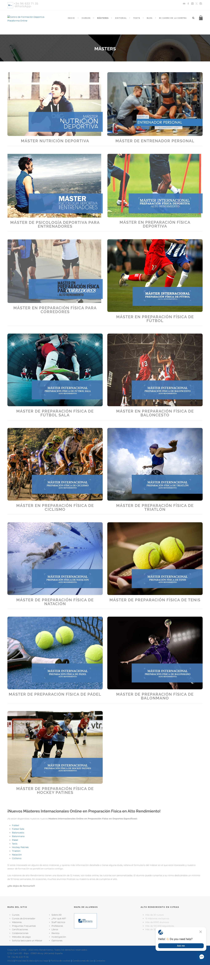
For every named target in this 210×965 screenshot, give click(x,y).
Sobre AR (56, 914)
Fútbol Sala (18, 829)
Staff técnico (58, 922)
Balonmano (18, 836)
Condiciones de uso (82, 960)
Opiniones (57, 940)
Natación (17, 854)
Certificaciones (20, 929)
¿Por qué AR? (59, 918)
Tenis (14, 843)
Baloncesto (18, 832)
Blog (150, 18)
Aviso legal (43, 960)
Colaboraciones (20, 933)
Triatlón (16, 851)
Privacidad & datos (25, 960)
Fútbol (15, 825)
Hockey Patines (20, 847)
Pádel (15, 840)
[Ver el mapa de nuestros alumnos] (85, 920)
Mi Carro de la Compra (173, 18)
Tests (136, 18)
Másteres (103, 18)
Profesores (57, 926)
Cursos (86, 18)
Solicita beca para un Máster (27, 940)
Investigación (59, 936)
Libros (55, 929)
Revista (55, 933)
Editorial (121, 18)
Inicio (71, 18)
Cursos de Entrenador (23, 918)
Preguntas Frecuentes (24, 926)
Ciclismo (16, 858)
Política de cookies (60, 960)
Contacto (100, 960)
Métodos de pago (21, 936)
